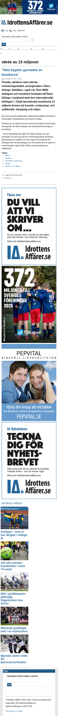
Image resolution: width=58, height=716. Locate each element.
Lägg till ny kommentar (13, 175)
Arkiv (48, 48)
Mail (6, 31)
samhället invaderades (13, 161)
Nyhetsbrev (39, 48)
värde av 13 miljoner (13, 166)
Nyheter (7, 48)
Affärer (7, 155)
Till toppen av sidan (14, 711)
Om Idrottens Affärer (13, 53)
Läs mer (8, 178)
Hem (6, 671)
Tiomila (7, 164)
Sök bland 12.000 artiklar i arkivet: (15, 37)
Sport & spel (27, 48)
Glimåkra (8, 158)
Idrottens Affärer (27, 23)
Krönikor (16, 48)
